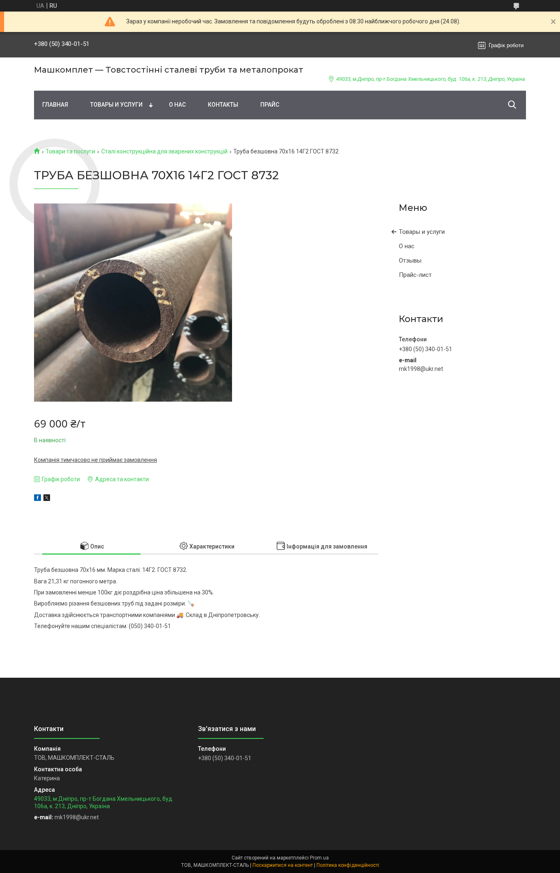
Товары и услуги (116, 104)
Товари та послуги (70, 151)
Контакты (223, 104)
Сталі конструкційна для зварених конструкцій (164, 151)
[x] (46, 499)
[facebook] (37, 499)
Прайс (269, 104)
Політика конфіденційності (347, 865)
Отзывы (410, 260)
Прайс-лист (415, 275)
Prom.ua (319, 858)
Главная (55, 104)
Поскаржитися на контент (283, 865)
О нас (177, 104)
